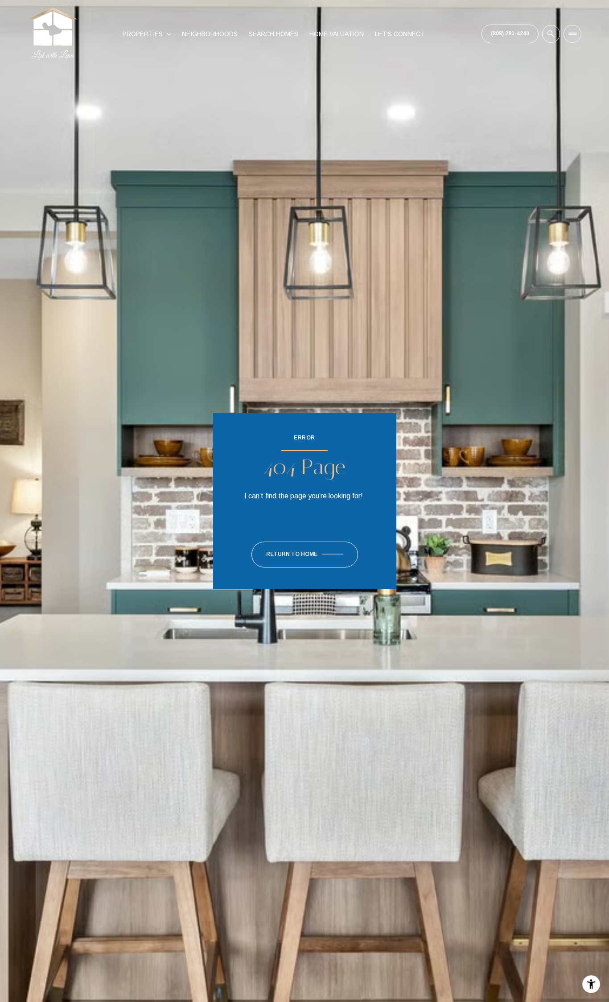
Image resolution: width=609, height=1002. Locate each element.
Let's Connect (400, 33)
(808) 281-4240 (510, 33)
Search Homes (273, 33)
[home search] (551, 34)
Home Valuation (336, 33)
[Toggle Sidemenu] (572, 34)
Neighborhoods (210, 33)
